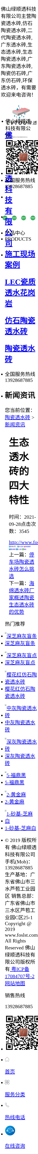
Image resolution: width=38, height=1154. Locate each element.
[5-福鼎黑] (15, 775)
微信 (25, 549)
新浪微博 (28, 546)
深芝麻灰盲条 (20, 643)
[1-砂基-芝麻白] (21, 821)
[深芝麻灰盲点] (21, 655)
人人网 (19, 549)
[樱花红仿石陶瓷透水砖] (21, 682)
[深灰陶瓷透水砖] (21, 749)
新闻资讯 (15, 424)
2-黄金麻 (14, 802)
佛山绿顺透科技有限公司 (8, 189)
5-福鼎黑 (14, 782)
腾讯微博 (13, 549)
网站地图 (15, 983)
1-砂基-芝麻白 (20, 828)
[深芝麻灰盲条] (21, 636)
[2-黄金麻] (15, 794)
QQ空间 (21, 546)
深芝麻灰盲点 (20, 662)
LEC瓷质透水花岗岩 (20, 293)
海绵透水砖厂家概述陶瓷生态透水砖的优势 (21, 598)
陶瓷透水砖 (17, 417)
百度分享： (14, 546)
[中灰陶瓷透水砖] (21, 715)
